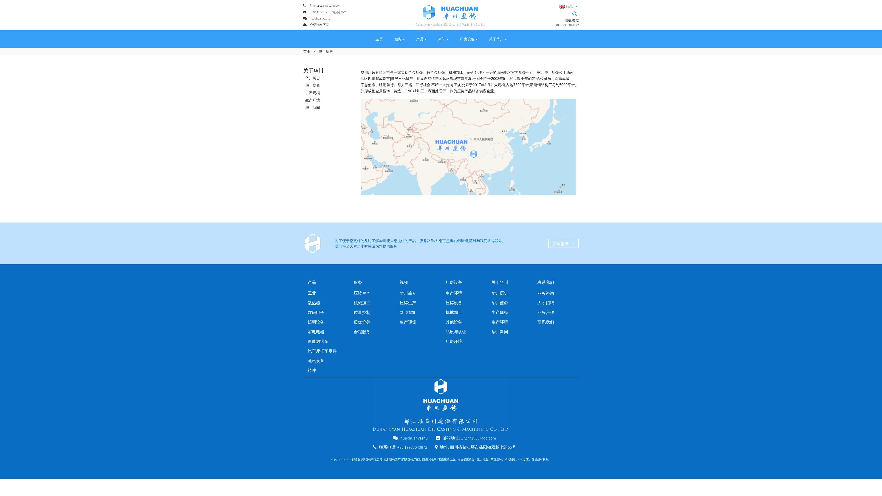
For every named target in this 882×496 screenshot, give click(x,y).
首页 (307, 51)
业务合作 (545, 312)
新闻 (441, 39)
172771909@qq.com (478, 438)
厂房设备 (467, 39)
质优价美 (362, 322)
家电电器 (316, 331)
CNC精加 (407, 312)
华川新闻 (312, 107)
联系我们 (545, 322)
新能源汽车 (318, 341)
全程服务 (362, 331)
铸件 (312, 370)
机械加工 (362, 302)
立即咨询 (560, 243)
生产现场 (408, 322)
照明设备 (316, 322)
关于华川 (496, 39)
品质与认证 (456, 331)
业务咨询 (545, 293)
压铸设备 (454, 302)
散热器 (314, 302)
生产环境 (312, 100)
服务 (398, 39)
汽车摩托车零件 (322, 351)
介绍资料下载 (319, 25)
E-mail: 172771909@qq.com (328, 12)
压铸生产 (362, 293)
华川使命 (312, 85)
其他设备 (454, 322)
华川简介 (408, 293)
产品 (420, 39)
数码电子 (316, 312)
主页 (379, 39)
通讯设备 (316, 360)
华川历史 (325, 51)
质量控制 (362, 312)
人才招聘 (545, 302)
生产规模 (312, 92)
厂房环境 (454, 341)
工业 (312, 293)
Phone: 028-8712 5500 (324, 5)
